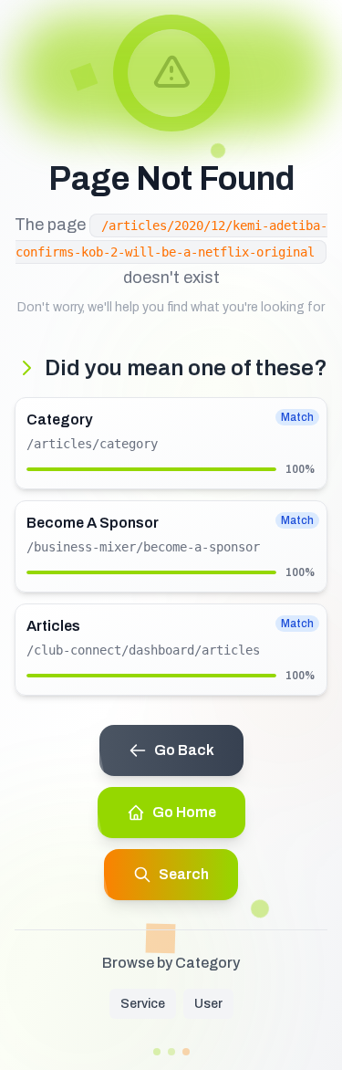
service (142, 1004)
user (208, 1004)
